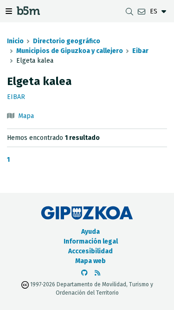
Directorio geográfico (66, 41)
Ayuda (90, 232)
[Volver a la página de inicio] (28, 12)
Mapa (26, 116)
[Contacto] (141, 11)
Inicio (15, 41)
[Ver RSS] (97, 273)
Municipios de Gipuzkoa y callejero (69, 51)
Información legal (91, 241)
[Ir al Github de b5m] (84, 273)
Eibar (140, 51)
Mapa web (90, 261)
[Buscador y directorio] (129, 11)
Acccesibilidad (90, 251)
